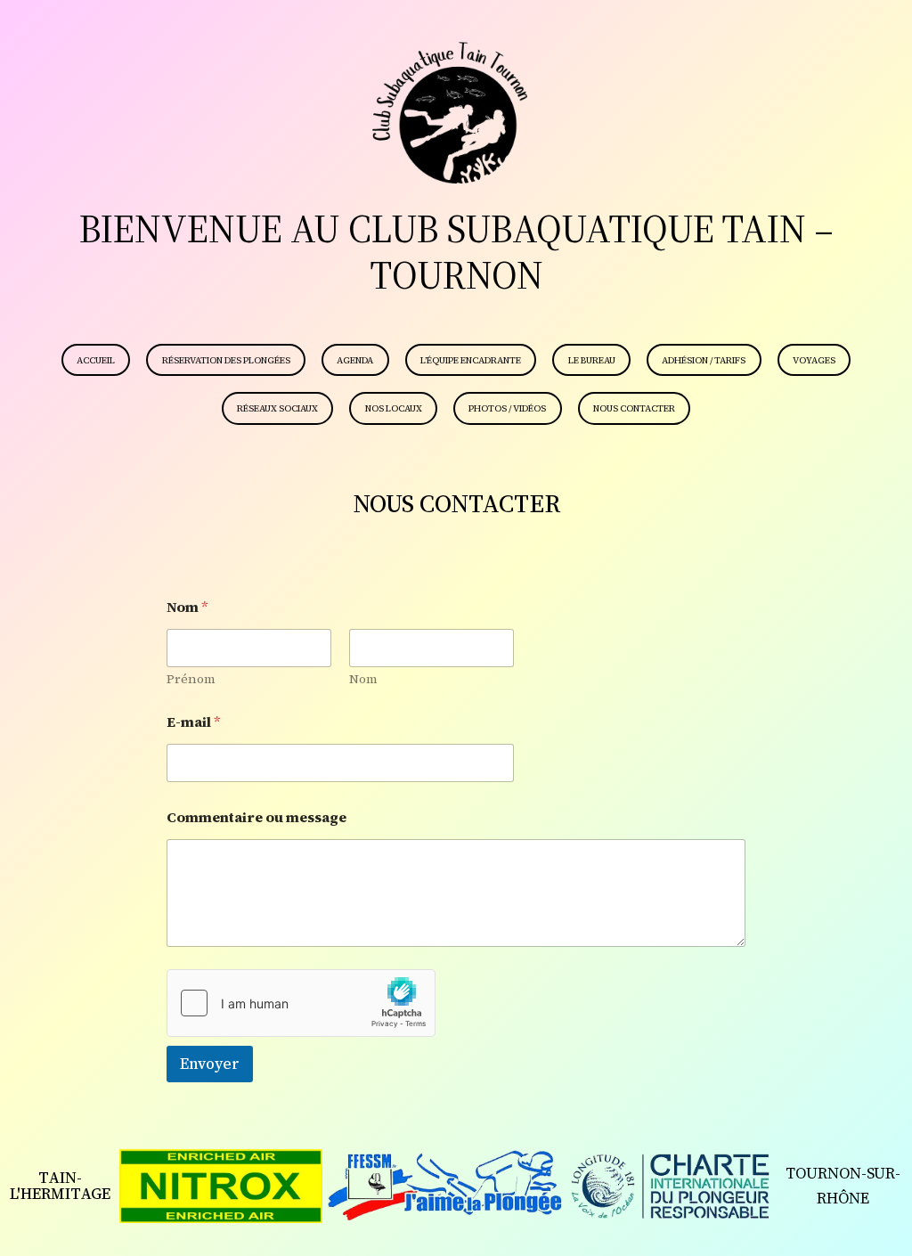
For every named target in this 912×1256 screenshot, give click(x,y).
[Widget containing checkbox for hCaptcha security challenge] (301, 1003)
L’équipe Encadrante (470, 360)
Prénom (191, 679)
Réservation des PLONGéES (226, 360)
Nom (363, 679)
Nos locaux (393, 408)
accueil (96, 360)
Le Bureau (591, 360)
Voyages (814, 360)
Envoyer (210, 1063)
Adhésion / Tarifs (703, 360)
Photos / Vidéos (507, 408)
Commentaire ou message (256, 817)
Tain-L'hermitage (60, 1185)
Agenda (355, 360)
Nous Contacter (634, 408)
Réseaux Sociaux (277, 408)
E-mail (194, 722)
